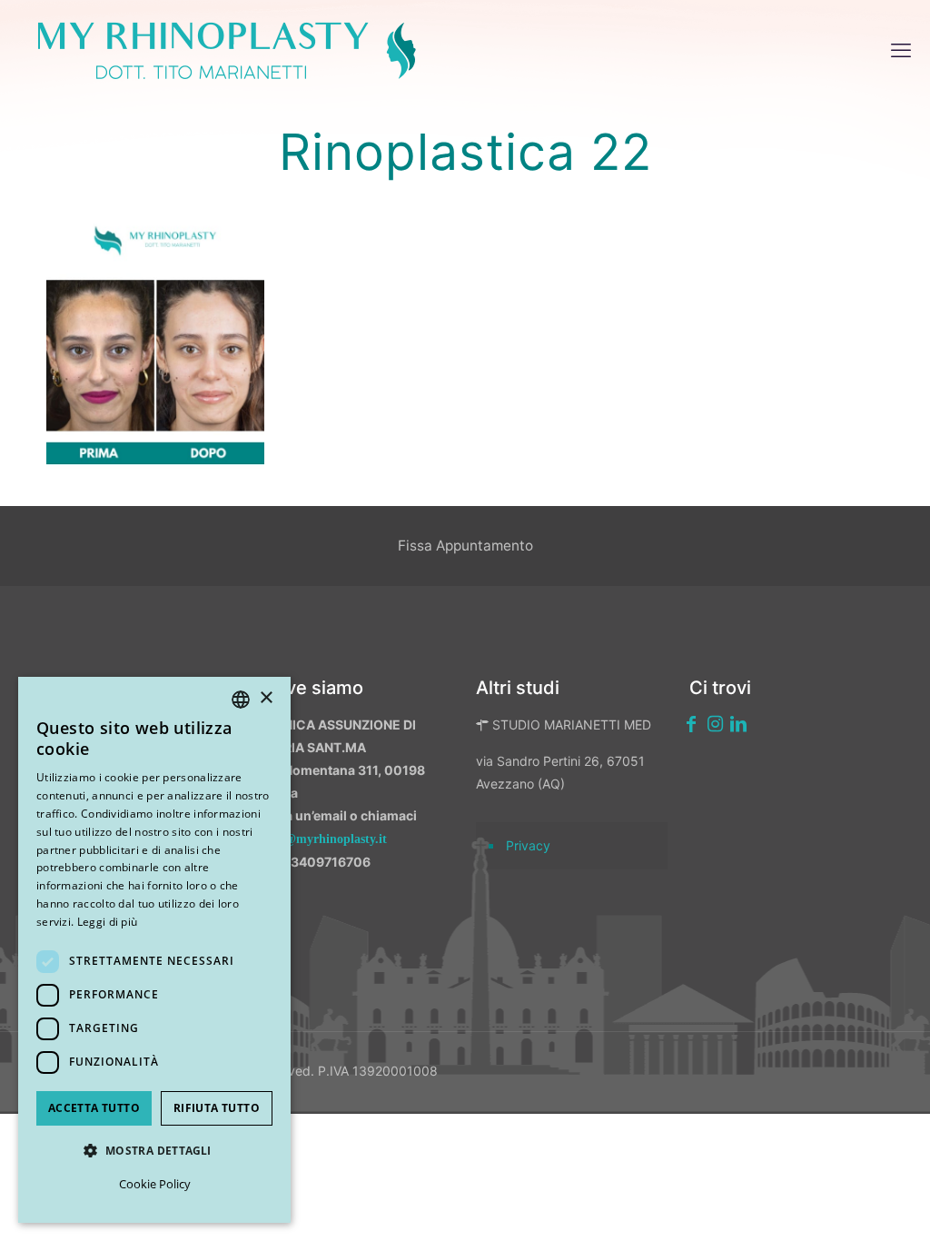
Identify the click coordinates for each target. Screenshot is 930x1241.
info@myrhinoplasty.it (324, 839)
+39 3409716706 (316, 861)
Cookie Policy (155, 1184)
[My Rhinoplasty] (227, 50)
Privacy (528, 845)
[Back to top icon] (820, 1204)
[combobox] (241, 699)
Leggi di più (107, 921)
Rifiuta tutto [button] (216, 1108)
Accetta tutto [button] (94, 1108)
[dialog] (154, 950)
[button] (154, 1150)
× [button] (265, 698)
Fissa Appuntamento (465, 545)
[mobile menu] (900, 50)
